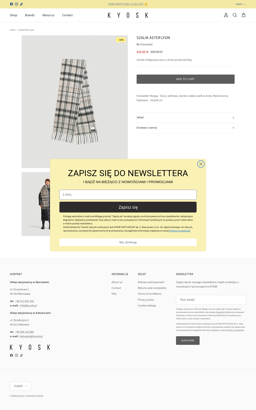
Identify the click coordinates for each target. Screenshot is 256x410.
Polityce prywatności (179, 230)
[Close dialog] (200, 164)
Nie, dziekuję (128, 242)
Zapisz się (128, 207)
